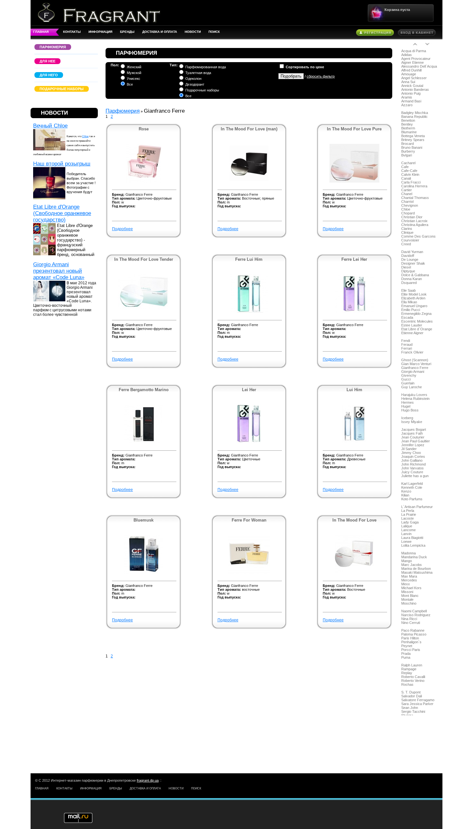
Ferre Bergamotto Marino (144, 389)
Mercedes (409, 580)
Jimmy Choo (411, 453)
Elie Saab (408, 290)
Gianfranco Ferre (414, 368)
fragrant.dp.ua (148, 780)
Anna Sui (408, 82)
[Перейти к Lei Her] (248, 442)
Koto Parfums (411, 499)
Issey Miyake (411, 422)
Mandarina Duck (414, 557)
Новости (193, 31)
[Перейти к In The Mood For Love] (354, 572)
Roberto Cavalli (413, 677)
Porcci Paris (410, 650)
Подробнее (122, 229)
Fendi (405, 341)
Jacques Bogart (413, 429)
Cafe (405, 167)
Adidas (406, 55)
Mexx (405, 584)
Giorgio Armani (412, 371)
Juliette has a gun (415, 476)
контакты (72, 31)
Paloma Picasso (413, 634)
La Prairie (408, 514)
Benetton (408, 120)
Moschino (408, 603)
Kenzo (406, 491)
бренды (127, 31)
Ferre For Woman (249, 520)
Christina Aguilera (414, 225)
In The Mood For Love (354, 520)
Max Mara (409, 576)
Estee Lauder (411, 325)
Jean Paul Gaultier (415, 441)
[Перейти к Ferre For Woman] (249, 572)
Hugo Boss (410, 410)
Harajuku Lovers (414, 395)
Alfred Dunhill (411, 70)
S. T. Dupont (411, 692)
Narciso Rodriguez (416, 615)
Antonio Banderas (415, 89)
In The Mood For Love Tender (143, 259)
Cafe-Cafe (409, 171)
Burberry (408, 151)
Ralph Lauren (411, 665)
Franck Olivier (412, 352)
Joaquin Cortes (413, 456)
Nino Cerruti (410, 623)
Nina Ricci (409, 619)
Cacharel (408, 163)
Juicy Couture (412, 472)
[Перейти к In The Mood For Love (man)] (249, 181)
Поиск (214, 31)
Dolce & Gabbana (415, 275)
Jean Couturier (412, 437)
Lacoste (407, 518)
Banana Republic (414, 116)
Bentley (407, 124)
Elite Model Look (414, 294)
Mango (406, 561)
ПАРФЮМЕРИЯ (53, 47)
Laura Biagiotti (412, 538)
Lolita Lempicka (413, 545)
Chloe (85, 136)
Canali (406, 178)
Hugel (405, 406)
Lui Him (354, 389)
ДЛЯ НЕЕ (47, 61)
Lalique (406, 526)
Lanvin (406, 534)
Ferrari (406, 348)
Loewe (406, 541)
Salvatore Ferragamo (417, 700)
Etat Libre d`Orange (416, 329)
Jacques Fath (412, 433)
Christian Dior (411, 217)
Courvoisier (410, 240)
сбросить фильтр (321, 76)
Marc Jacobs (411, 565)
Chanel (406, 194)
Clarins (406, 229)
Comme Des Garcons (418, 236)
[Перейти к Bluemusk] (143, 572)
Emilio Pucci (410, 310)
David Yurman (412, 252)
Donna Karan (411, 279)
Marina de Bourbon (416, 568)
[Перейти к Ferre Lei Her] (354, 311)
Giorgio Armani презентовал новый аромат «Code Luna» (58, 270)
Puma (405, 657)
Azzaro (407, 105)
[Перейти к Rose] (143, 181)
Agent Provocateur (416, 59)
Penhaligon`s (411, 642)
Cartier (406, 190)
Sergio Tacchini (413, 711)
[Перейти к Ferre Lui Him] (249, 311)
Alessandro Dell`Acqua (419, 66)
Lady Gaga (410, 522)
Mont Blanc (410, 596)
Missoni (407, 592)
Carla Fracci (411, 182)
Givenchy (408, 375)
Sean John (409, 708)
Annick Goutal (412, 86)
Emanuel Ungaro (414, 306)
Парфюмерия (123, 111)
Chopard (408, 213)
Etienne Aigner (412, 333)
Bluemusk (143, 520)
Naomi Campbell (414, 611)
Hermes (407, 402)
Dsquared (409, 283)
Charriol (407, 201)
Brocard (407, 144)
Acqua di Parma (413, 51)
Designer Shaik (413, 263)
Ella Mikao (409, 302)
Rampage (408, 669)
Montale (407, 599)
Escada (407, 317)
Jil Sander (409, 449)
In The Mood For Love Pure (354, 129)
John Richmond (413, 464)
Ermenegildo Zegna (416, 314)
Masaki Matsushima (416, 572)
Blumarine (409, 132)
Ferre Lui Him (249, 259)
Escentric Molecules (417, 321)
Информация (100, 31)
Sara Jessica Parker (417, 704)
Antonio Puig (411, 93)
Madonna (408, 553)
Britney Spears (412, 140)
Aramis (406, 97)
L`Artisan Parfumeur (417, 507)
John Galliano (411, 460)
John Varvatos (412, 468)
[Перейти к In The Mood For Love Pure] (354, 181)
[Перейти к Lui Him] (354, 442)
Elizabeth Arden (413, 298)
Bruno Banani (411, 147)
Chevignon (409, 205)
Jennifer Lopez (412, 445)
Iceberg (407, 418)
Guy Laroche (411, 387)
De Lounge (409, 259)
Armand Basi (411, 101)
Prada (406, 653)
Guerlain (407, 383)
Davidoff (407, 256)
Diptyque (408, 271)
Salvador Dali (411, 696)
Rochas (407, 684)
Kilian (405, 495)
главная (41, 31)
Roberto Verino (412, 681)
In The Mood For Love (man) (249, 129)
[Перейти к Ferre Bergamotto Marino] (143, 442)
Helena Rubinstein (415, 398)
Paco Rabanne (412, 630)
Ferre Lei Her (354, 259)
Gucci (406, 379)
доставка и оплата (159, 31)
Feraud (407, 344)
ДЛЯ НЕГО (49, 75)
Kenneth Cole (411, 487)
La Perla (407, 511)
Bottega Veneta (413, 136)
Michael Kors (411, 588)
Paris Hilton (410, 638)
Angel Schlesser (414, 78)
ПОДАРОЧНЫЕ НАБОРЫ (62, 89)
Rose (144, 129)
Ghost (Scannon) (414, 360)
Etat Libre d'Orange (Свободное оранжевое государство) (62, 213)
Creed (406, 244)
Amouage (408, 74)
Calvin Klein (410, 174)
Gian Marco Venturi (416, 364)
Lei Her (249, 389)
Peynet (406, 646)
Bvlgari (406, 155)
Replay (406, 673)
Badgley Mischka (414, 113)
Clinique (407, 232)
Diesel (406, 267)
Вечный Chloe (50, 126)
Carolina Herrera (414, 186)
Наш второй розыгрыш (61, 164)
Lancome (408, 530)
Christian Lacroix (414, 221)
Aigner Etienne (412, 62)
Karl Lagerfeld (412, 483)
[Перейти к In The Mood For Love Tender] (143, 308)
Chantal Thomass (415, 198)
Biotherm (408, 128)
